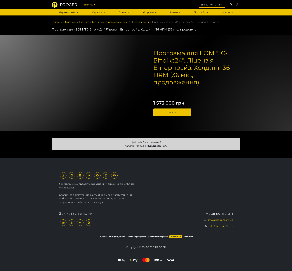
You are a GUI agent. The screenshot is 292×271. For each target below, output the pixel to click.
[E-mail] (63, 222)
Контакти (227, 12)
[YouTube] (114, 175)
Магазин (70, 22)
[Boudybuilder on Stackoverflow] (63, 175)
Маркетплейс (67, 12)
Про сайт (199, 12)
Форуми (148, 12)
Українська (176, 236)
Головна (57, 22)
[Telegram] (89, 175)
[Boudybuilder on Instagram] (106, 175)
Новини (175, 12)
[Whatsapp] (72, 222)
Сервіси (97, 12)
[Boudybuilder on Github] (72, 175)
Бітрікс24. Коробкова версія (110, 22)
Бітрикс (88, 4)
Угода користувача (137, 236)
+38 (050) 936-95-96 (221, 226)
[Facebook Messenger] (89, 222)
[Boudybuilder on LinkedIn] (80, 175)
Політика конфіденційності (112, 236)
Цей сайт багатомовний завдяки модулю (146, 144)
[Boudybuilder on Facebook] (97, 175)
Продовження (140, 22)
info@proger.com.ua (220, 219)
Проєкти (124, 12)
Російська (188, 236)
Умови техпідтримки (158, 236)
